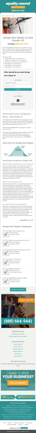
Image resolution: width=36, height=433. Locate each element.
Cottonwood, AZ (18, 356)
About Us (10, 423)
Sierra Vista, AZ (18, 346)
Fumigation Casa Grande (11, 405)
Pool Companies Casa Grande (24, 409)
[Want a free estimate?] (18, 397)
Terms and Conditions (19, 423)
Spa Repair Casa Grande (24, 411)
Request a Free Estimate (18, 289)
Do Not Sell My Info (11, 424)
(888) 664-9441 (15, 428)
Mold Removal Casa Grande (10, 409)
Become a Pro (24, 428)
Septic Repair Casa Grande (24, 405)
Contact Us (20, 424)
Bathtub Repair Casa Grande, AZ (25, 416)
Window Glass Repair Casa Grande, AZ (10, 407)
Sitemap (26, 424)
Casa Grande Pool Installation (26, 407)
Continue (18, 89)
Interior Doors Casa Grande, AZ (27, 414)
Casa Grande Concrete (9, 418)
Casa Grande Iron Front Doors (10, 416)
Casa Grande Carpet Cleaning (11, 411)
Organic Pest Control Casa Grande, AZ (10, 414)
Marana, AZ (18, 353)
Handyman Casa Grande (18, 334)
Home (4, 423)
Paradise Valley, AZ (18, 349)
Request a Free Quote (18, 7)
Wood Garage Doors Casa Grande (18, 336)
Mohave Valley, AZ (18, 351)
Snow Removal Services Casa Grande (23, 418)
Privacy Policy (29, 423)
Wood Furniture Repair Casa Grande (17, 412)
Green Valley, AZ (18, 344)
